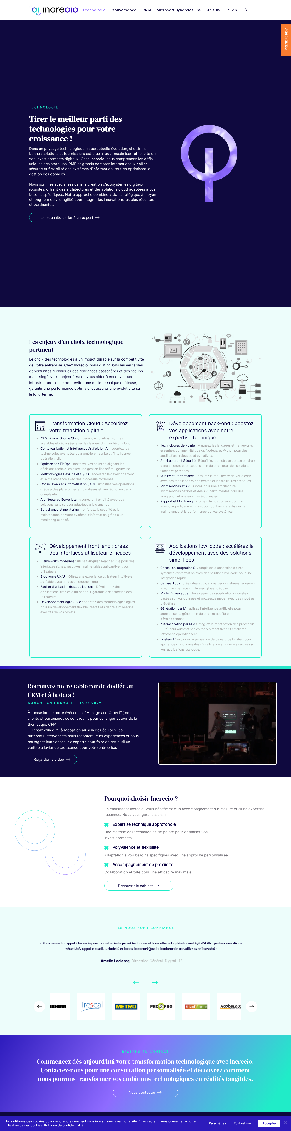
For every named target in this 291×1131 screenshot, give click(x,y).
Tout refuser (243, 1123)
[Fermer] (285, 1123)
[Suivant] (155, 982)
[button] (213, 10)
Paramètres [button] (217, 1123)
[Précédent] (136, 982)
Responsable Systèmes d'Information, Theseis (157, 966)
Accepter (269, 1123)
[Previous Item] (39, 1006)
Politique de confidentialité (63, 1125)
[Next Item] (251, 1006)
